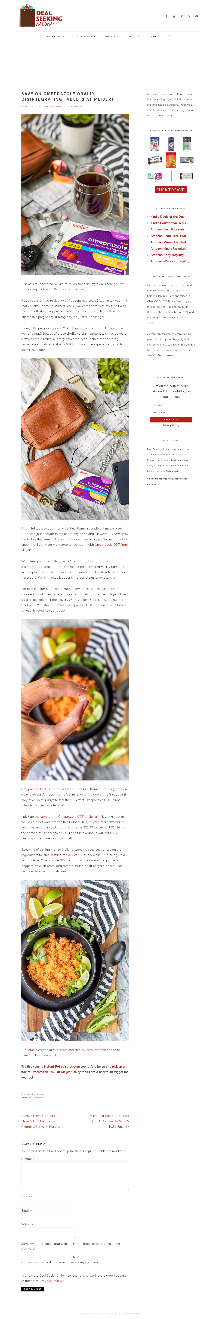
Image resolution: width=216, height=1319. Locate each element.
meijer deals (39, 1097)
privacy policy (173, 478)
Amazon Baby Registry (167, 255)
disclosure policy (156, 478)
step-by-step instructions (92, 1050)
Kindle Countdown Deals (168, 223)
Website (27, 1224)
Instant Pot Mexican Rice (68, 855)
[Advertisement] (108, 65)
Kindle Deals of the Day (168, 217)
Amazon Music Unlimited (168, 242)
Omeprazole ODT (34, 789)
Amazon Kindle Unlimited (169, 248)
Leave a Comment (76, 106)
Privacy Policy (171, 425)
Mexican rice (64, 539)
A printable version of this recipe (44, 1050)
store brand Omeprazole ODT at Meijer (68, 816)
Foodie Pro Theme (131, 1313)
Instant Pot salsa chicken (62, 1066)
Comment (29, 1159)
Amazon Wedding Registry (170, 261)
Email (26, 1210)
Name (26, 1197)
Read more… (166, 355)
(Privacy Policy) (51, 1281)
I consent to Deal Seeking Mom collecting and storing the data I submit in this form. (73, 1278)
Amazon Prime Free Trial (168, 236)
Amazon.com (172, 471)
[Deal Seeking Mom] (40, 27)
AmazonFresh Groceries (167, 229)
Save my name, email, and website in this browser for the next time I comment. (71, 1246)
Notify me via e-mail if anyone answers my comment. (60, 1262)
